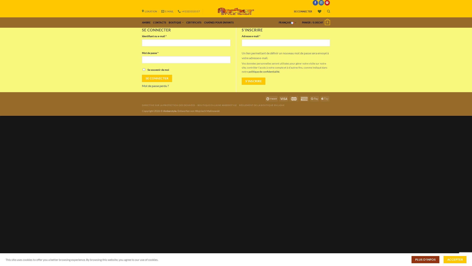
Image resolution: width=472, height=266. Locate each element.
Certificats (194, 22)
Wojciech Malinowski (207, 110)
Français (285, 22)
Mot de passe (150, 52)
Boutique (175, 22)
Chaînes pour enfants (219, 22)
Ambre (146, 22)
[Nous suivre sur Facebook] (315, 3)
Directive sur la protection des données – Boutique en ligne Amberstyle (189, 105)
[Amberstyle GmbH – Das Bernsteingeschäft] (236, 11)
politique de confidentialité (264, 71)
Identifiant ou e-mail (154, 36)
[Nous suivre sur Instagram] (321, 3)
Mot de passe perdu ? (155, 86)
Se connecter (157, 78)
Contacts (159, 22)
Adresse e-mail (251, 36)
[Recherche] (328, 11)
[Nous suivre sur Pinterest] (327, 3)
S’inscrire (253, 81)
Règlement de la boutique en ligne (261, 105)
